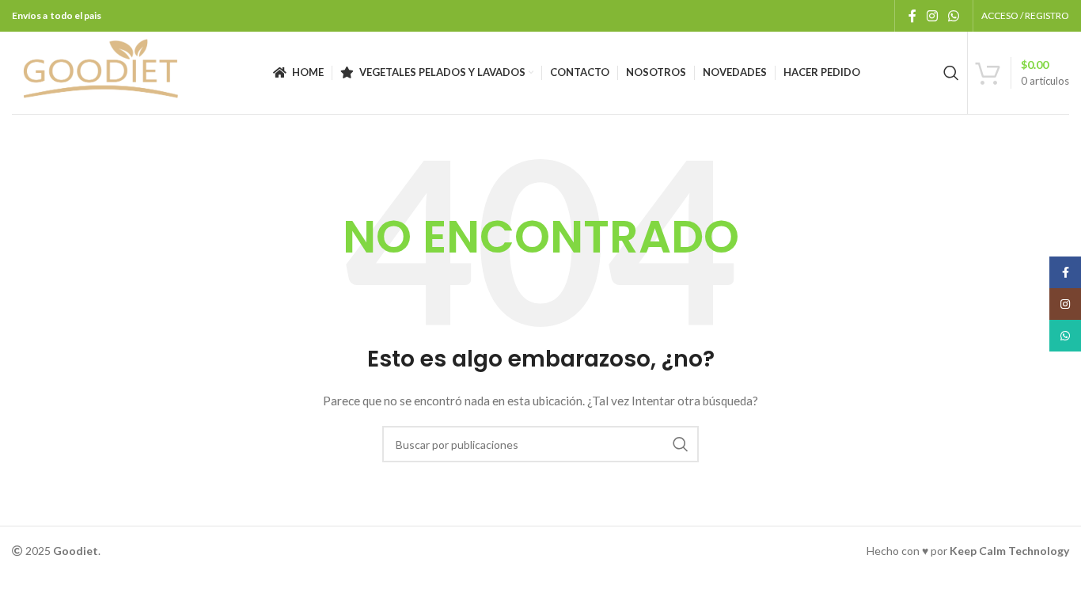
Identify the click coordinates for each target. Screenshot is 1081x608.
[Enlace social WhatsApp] (954, 16)
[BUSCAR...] (680, 444)
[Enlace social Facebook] (912, 16)
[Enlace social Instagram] (932, 16)
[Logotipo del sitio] (100, 71)
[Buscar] (951, 73)
